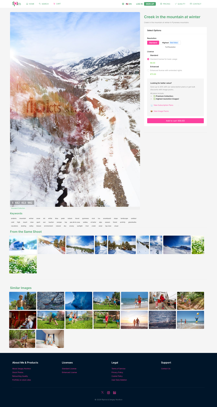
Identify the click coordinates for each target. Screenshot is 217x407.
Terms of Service (118, 368)
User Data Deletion (119, 380)
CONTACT (197, 4)
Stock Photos (17, 372)
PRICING (166, 4)
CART (58, 4)
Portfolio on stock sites (21, 380)
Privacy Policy (117, 372)
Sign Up (150, 4)
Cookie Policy (117, 376)
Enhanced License (69, 372)
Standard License (69, 368)
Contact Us (165, 368)
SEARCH (45, 4)
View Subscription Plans (161, 105)
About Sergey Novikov (21, 368)
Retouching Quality (20, 376)
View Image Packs (159, 111)
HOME (31, 4)
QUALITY (181, 4)
